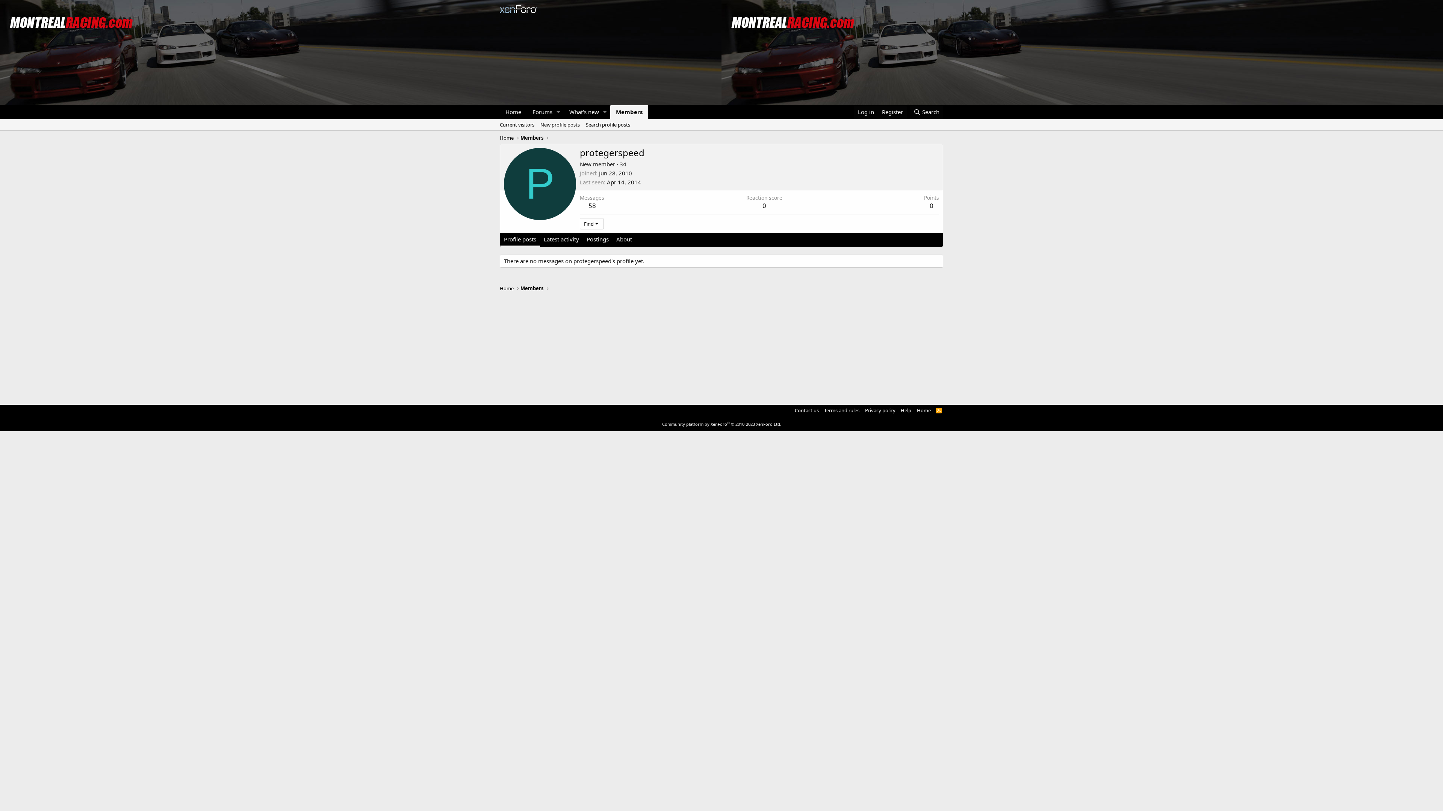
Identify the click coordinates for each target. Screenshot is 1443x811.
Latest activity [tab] (561, 239)
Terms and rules (841, 410)
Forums (542, 112)
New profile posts (560, 124)
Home (513, 112)
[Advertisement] (721, 344)
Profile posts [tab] (520, 239)
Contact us (807, 410)
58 (592, 205)
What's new (584, 112)
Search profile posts (608, 124)
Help (906, 410)
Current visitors (517, 124)
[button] (558, 112)
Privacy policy (880, 410)
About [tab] (624, 239)
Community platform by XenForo (721, 424)
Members (629, 112)
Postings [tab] (598, 239)
